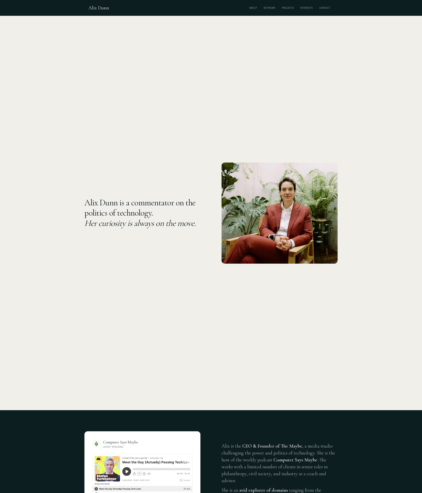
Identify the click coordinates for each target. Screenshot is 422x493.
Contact (324, 7)
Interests (307, 7)
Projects (288, 7)
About (253, 7)
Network (269, 7)
